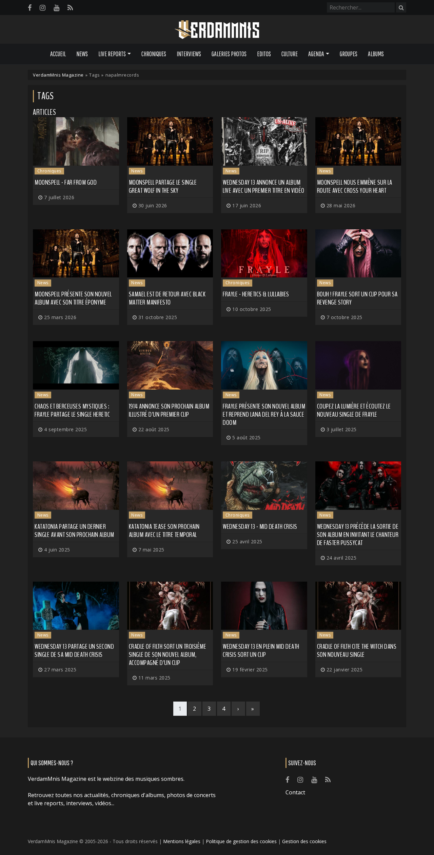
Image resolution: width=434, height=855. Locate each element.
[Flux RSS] (70, 7)
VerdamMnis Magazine (58, 75)
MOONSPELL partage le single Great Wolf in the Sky (163, 186)
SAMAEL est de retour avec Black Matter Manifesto (167, 298)
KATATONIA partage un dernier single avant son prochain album (74, 530)
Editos (264, 54)
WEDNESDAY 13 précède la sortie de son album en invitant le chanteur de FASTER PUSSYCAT (358, 534)
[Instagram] (42, 7)
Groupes (348, 54)
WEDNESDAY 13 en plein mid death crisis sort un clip (261, 650)
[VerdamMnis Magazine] (217, 30)
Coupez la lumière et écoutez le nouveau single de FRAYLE (354, 410)
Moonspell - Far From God (66, 182)
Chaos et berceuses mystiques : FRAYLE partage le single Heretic (72, 410)
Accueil (58, 54)
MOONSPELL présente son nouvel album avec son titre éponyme (73, 298)
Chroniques (153, 54)
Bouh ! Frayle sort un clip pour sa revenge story (357, 298)
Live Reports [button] (112, 54)
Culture (289, 54)
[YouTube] (56, 7)
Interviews (189, 54)
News (82, 54)
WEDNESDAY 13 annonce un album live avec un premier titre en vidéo (263, 186)
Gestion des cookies (304, 841)
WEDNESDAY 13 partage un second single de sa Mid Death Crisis (74, 650)
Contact (295, 792)
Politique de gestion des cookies (241, 841)
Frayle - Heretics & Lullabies (256, 294)
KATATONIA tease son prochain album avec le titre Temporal (164, 530)
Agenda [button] (316, 54)
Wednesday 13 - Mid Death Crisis (260, 526)
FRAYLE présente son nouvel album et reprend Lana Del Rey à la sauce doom (264, 414)
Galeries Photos (229, 54)
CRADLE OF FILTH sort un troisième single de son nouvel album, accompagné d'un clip (167, 654)
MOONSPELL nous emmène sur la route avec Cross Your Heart (354, 186)
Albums (376, 54)
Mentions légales (181, 841)
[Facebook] (30, 7)
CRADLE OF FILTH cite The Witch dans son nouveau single (357, 650)
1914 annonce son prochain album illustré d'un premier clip (169, 410)
